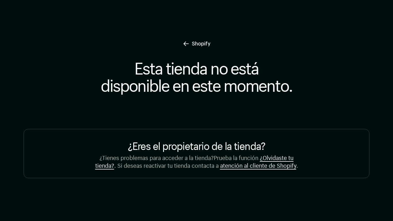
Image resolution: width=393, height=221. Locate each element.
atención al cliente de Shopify (258, 164)
